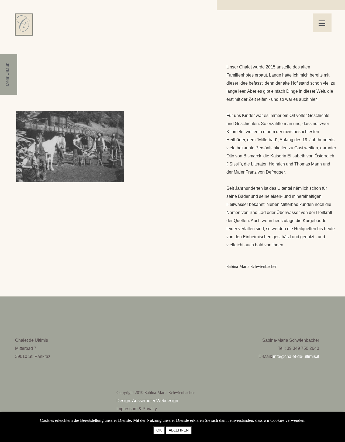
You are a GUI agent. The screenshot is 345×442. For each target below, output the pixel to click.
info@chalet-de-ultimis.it (296, 356)
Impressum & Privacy (136, 408)
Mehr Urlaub (7, 74)
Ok (159, 430)
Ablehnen (179, 430)
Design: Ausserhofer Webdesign (147, 400)
